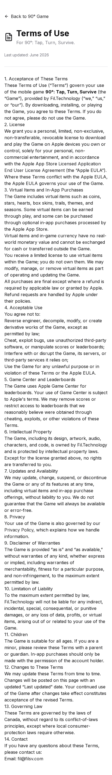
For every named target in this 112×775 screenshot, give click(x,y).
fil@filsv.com (30, 758)
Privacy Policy (18, 530)
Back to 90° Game (30, 16)
